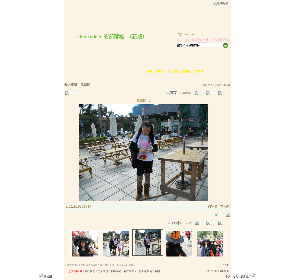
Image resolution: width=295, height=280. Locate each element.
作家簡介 (197, 71)
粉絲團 (48, 276)
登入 (228, 276)
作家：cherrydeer (186, 34)
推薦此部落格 (198, 39)
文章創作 (160, 71)
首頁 (150, 71)
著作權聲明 (130, 271)
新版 (137, 36)
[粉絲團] (41, 275)
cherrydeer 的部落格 (100, 36)
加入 (235, 276)
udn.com (224, 270)
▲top (225, 264)
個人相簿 (173, 71)
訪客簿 (186, 71)
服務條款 (116, 271)
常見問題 (103, 271)
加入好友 (182, 39)
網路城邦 (222, 3)
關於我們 (90, 271)
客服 (157, 271)
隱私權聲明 (145, 271)
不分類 (213, 206)
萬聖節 (85, 84)
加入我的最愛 (217, 39)
